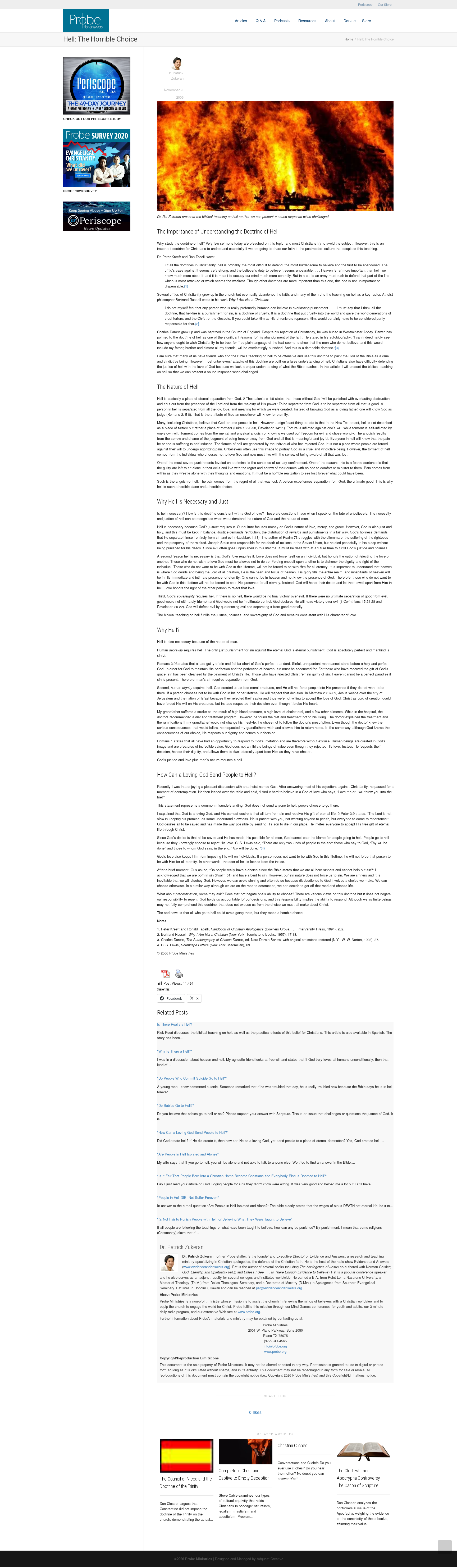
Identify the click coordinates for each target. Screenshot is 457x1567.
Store (366, 20)
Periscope (365, 4)
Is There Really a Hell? (174, 1024)
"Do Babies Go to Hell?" (175, 1105)
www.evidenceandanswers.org (206, 1266)
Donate (350, 20)
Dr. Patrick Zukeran (182, 1247)
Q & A (261, 20)
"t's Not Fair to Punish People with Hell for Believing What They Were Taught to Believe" (224, 1219)
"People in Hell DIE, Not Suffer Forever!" (188, 1197)
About (330, 20)
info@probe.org (275, 1346)
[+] (186, 1455)
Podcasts (282, 20)
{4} (263, 848)
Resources (307, 20)
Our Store (385, 4)
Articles (241, 20)
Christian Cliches (292, 1445)
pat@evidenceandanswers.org (279, 1287)
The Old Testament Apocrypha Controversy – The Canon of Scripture (360, 1478)
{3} (337, 347)
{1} (186, 286)
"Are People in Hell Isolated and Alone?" (188, 1154)
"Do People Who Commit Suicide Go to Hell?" (192, 1078)
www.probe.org (249, 1311)
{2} (197, 323)
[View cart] (379, 20)
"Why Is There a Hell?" (174, 1051)
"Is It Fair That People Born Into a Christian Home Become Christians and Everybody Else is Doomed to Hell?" (242, 1175)
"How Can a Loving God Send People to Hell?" (192, 1132)
